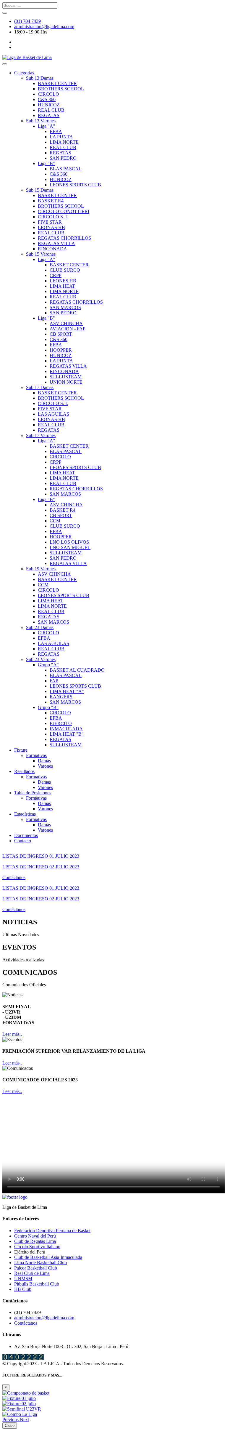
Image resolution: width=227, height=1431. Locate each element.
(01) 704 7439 (27, 21)
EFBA (56, 131)
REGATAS (48, 115)
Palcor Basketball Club (35, 1267)
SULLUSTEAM (66, 376)
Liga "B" (46, 163)
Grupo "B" (48, 707)
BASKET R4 (51, 200)
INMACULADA (66, 728)
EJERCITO (61, 723)
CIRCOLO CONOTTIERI (63, 211)
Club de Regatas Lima (35, 1241)
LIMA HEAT (62, 286)
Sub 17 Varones (41, 435)
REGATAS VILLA (56, 243)
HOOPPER (61, 350)
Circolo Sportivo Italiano (37, 1246)
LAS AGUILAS (53, 414)
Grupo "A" (48, 664)
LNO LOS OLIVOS (69, 542)
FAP (54, 680)
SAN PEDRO (63, 158)
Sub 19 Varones (41, 568)
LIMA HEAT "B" (67, 734)
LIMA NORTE (64, 142)
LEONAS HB (51, 227)
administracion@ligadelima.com (44, 26)
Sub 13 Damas (39, 78)
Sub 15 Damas (39, 190)
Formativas (36, 755)
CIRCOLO (48, 94)
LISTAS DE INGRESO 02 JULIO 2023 (40, 866)
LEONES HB (63, 280)
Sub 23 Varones (41, 659)
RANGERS (61, 696)
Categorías (24, 72)
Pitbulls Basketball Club (36, 1283)
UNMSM (23, 1278)
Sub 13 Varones (41, 120)
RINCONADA (52, 248)
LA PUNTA (61, 136)
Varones (45, 766)
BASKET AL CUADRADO (77, 670)
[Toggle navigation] (4, 64)
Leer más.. (12, 1034)
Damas (44, 760)
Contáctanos (13, 877)
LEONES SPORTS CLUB (75, 184)
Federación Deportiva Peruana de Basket (52, 1230)
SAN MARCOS (65, 307)
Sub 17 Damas (39, 387)
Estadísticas (25, 814)
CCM (55, 520)
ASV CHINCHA (66, 323)
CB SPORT (61, 334)
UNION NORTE (66, 382)
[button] (11, 1419)
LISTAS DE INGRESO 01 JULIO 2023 (40, 856)
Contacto (22, 840)
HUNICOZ (49, 104)
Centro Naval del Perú (35, 1235)
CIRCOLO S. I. (53, 216)
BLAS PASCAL (66, 168)
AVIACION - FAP (67, 328)
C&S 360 (47, 99)
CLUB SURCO (65, 270)
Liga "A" (46, 126)
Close (9, 1425)
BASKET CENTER (57, 83)
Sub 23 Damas (39, 627)
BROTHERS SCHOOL (61, 88)
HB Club (22, 1289)
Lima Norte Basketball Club (40, 1262)
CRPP (55, 275)
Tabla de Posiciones (32, 792)
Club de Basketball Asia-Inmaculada (48, 1257)
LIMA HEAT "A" (67, 691)
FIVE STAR (50, 222)
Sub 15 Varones (41, 254)
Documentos (26, 835)
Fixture (20, 750)
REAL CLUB (51, 110)
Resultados (24, 771)
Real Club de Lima (32, 1273)
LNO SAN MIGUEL (70, 547)
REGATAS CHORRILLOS (64, 238)
